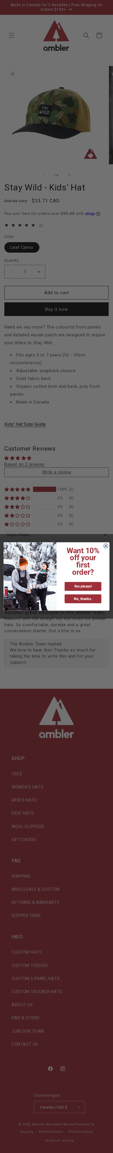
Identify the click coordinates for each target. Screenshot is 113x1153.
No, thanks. (83, 599)
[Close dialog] (106, 546)
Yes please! (83, 586)
